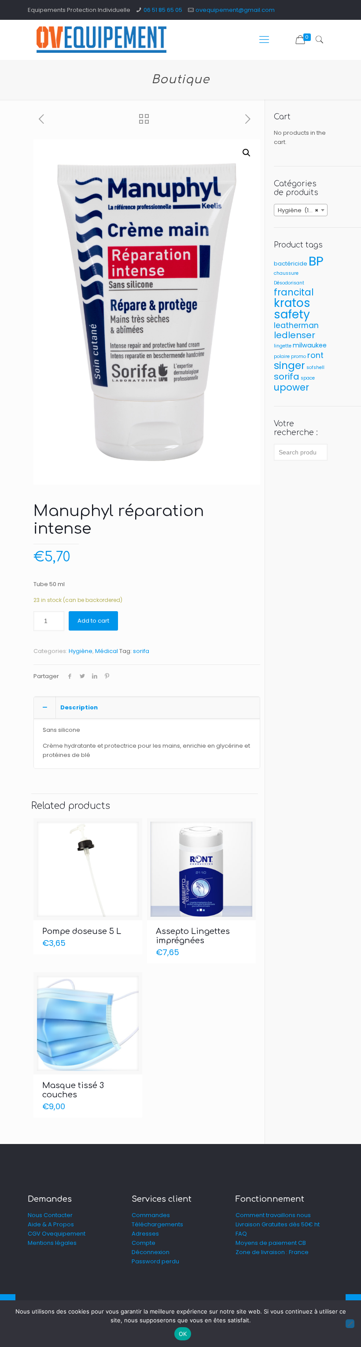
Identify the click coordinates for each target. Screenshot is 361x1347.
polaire (282, 356)
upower (291, 387)
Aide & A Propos (51, 1224)
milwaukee (310, 345)
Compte (143, 1243)
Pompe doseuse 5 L (81, 931)
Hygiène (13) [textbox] (298, 210)
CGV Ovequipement (56, 1233)
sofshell (315, 367)
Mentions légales (52, 1243)
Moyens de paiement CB (271, 1243)
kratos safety (292, 308)
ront (315, 355)
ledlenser (294, 335)
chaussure (286, 273)
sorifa (141, 651)
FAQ (241, 1233)
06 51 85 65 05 (163, 10)
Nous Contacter (50, 1215)
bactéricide (290, 263)
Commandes (151, 1215)
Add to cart (93, 620)
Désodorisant (289, 283)
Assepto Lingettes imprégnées (193, 936)
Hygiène (80, 651)
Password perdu (155, 1261)
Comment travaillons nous (273, 1215)
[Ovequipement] (101, 39)
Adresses (145, 1233)
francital (294, 292)
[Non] (350, 1323)
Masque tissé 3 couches (73, 1090)
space (308, 378)
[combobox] (301, 210)
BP (316, 261)
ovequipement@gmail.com (235, 10)
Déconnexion (150, 1252)
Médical (106, 651)
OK (183, 1333)
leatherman (296, 325)
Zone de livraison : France (272, 1252)
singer (289, 365)
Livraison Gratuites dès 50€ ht (278, 1224)
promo (298, 356)
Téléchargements (157, 1224)
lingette (282, 346)
